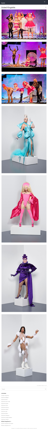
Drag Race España (4, 403)
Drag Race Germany (5, 407)
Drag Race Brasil (4, 399)
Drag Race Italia (4, 411)
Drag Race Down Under (5, 401)
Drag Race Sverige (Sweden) (6, 417)
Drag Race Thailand (4, 419)
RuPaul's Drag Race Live (5, 425)
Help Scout (35, 428)
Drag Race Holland (4, 409)
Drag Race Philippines (5, 415)
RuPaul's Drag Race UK (6, 421)
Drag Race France (4, 405)
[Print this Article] (45, 7)
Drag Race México (4, 413)
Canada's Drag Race (5, 395)
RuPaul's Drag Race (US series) (7, 423)
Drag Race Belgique (5, 397)
